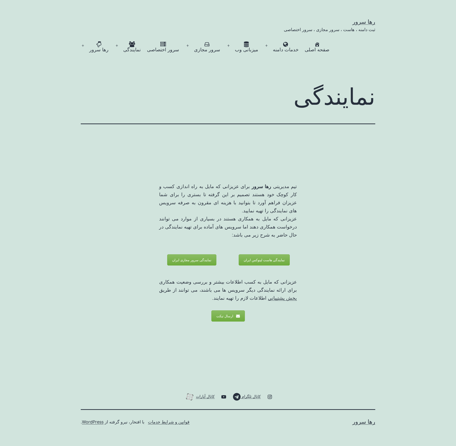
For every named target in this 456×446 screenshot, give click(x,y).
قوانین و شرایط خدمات (169, 421)
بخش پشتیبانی (282, 298)
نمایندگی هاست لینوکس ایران (264, 260)
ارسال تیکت (224, 316)
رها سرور (363, 21)
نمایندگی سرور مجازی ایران (191, 260)
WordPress (93, 421)
